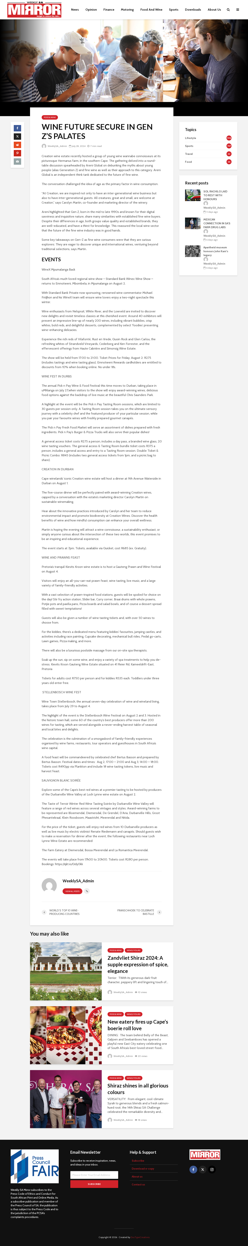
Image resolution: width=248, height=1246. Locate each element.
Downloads (193, 9)
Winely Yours (133, 950)
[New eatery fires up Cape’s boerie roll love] (66, 1035)
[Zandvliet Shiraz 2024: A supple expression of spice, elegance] (66, 971)
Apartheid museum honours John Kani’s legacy (215, 251)
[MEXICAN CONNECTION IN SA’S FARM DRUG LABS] (193, 223)
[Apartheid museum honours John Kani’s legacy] (193, 251)
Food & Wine (50, 117)
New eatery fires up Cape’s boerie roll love (138, 1025)
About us (137, 1176)
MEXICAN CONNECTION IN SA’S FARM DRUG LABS (216, 223)
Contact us (138, 1184)
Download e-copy (143, 1168)
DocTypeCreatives (140, 1237)
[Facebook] (193, 1169)
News (75, 9)
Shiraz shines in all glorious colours (138, 1088)
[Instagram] (212, 1169)
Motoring (127, 9)
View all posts (72, 891)
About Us (214, 9)
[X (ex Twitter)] (203, 1169)
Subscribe (138, 1160)
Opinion (91, 9)
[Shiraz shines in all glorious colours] (66, 1099)
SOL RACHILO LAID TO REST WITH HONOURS (215, 195)
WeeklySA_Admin (57, 146)
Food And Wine (151, 9)
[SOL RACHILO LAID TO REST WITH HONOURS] (193, 195)
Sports (173, 9)
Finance (108, 9)
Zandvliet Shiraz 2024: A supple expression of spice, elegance (138, 964)
